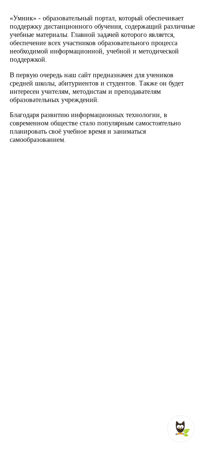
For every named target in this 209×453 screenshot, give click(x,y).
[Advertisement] (104, 260)
